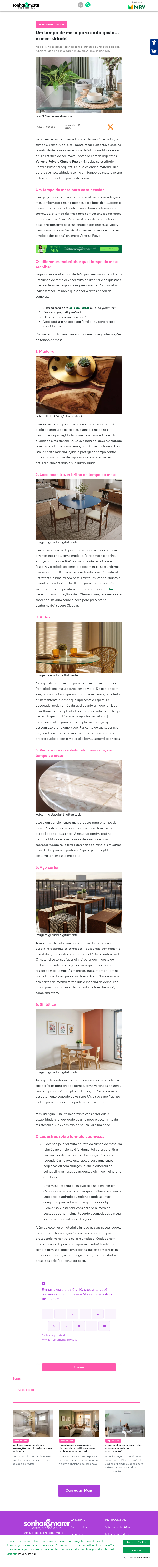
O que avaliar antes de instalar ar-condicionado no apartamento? (123, 1448)
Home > (43, 25)
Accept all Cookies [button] (136, 1542)
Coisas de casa (26, 1390)
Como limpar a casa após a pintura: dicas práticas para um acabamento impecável (77, 1448)
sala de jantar (79, 307)
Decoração (77, 1534)
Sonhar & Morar (26, 4)
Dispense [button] (136, 1550)
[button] (136, 1558)
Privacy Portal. (27, 1554)
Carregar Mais (79, 1491)
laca (112, 589)
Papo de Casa (56, 25)
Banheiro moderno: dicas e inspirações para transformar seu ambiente (32, 1448)
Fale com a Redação (118, 1534)
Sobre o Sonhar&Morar (119, 1527)
